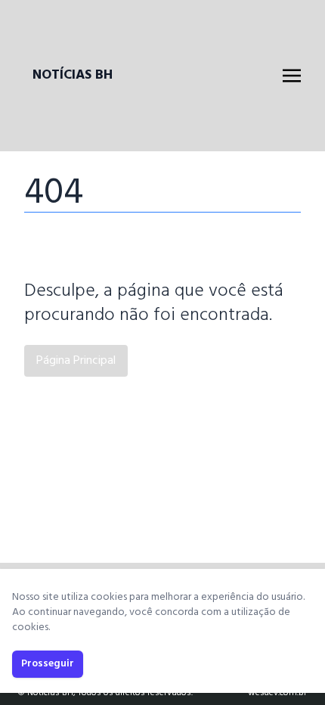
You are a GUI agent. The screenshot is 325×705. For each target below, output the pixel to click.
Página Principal (76, 361)
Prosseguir (47, 663)
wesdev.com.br (277, 692)
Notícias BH (72, 75)
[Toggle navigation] (292, 76)
